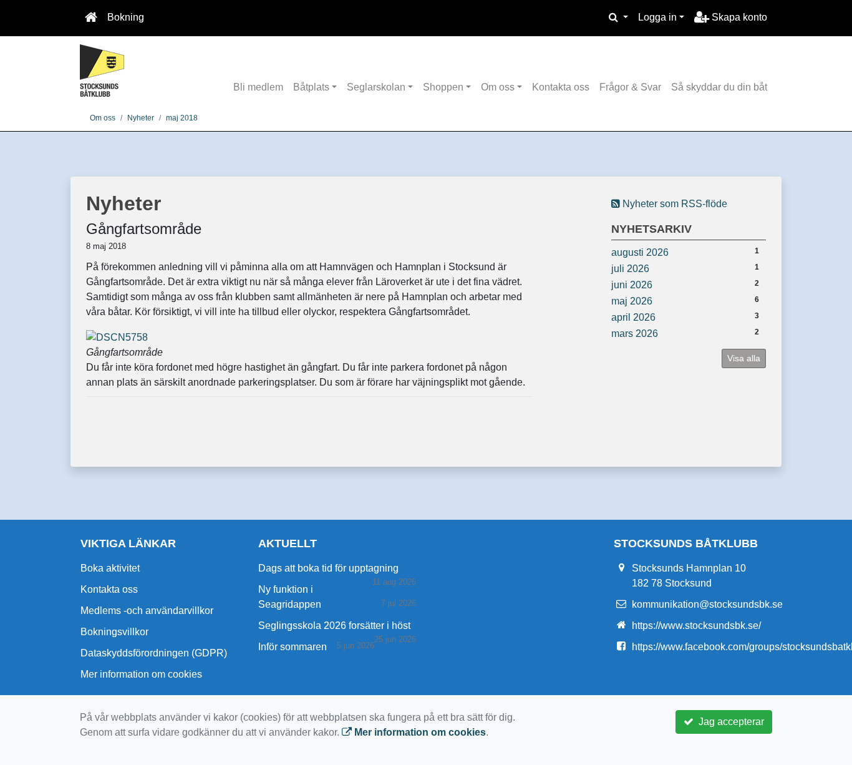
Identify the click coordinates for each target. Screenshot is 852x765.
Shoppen (443, 87)
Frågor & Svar (630, 87)
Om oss (498, 87)
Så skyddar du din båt (719, 87)
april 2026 (633, 317)
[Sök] (618, 17)
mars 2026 (634, 333)
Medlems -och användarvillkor (146, 610)
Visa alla (743, 358)
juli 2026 (630, 268)
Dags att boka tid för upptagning (328, 568)
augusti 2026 (640, 252)
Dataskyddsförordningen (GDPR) (153, 653)
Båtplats (311, 87)
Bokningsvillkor (114, 631)
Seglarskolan (376, 87)
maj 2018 (182, 118)
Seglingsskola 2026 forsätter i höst (334, 625)
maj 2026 (631, 301)
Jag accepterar (729, 721)
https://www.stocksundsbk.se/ (696, 625)
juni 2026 (631, 285)
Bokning (125, 17)
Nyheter (140, 118)
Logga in (657, 17)
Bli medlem (258, 87)
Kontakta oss (560, 87)
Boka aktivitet (110, 568)
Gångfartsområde (143, 228)
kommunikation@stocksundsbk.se (707, 604)
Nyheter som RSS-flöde (673, 203)
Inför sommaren (292, 646)
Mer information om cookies (141, 674)
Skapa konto (738, 17)
